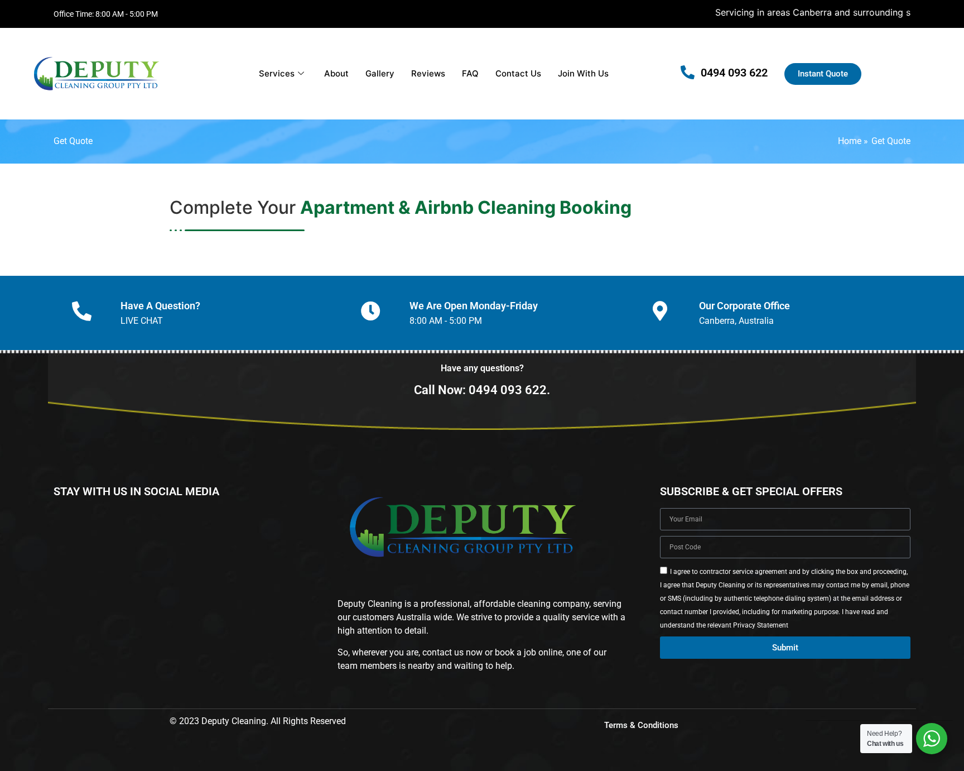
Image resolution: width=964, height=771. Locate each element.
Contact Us (518, 73)
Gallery (379, 73)
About (336, 73)
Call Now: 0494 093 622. (482, 390)
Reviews (428, 73)
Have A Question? (160, 306)
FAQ (470, 73)
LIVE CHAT (141, 320)
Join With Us (583, 73)
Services (277, 73)
